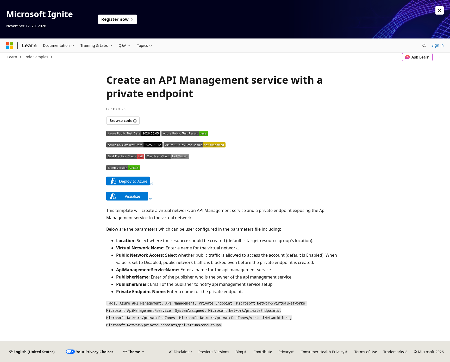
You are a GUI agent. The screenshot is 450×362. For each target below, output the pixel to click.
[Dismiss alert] (439, 10)
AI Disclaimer (180, 351)
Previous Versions (213, 351)
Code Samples (35, 56)
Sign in (438, 45)
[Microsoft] (9, 45)
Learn (12, 56)
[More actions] (439, 57)
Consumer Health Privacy (322, 351)
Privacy (284, 351)
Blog (239, 351)
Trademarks (393, 351)
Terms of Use (365, 351)
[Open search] (424, 45)
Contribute (262, 351)
